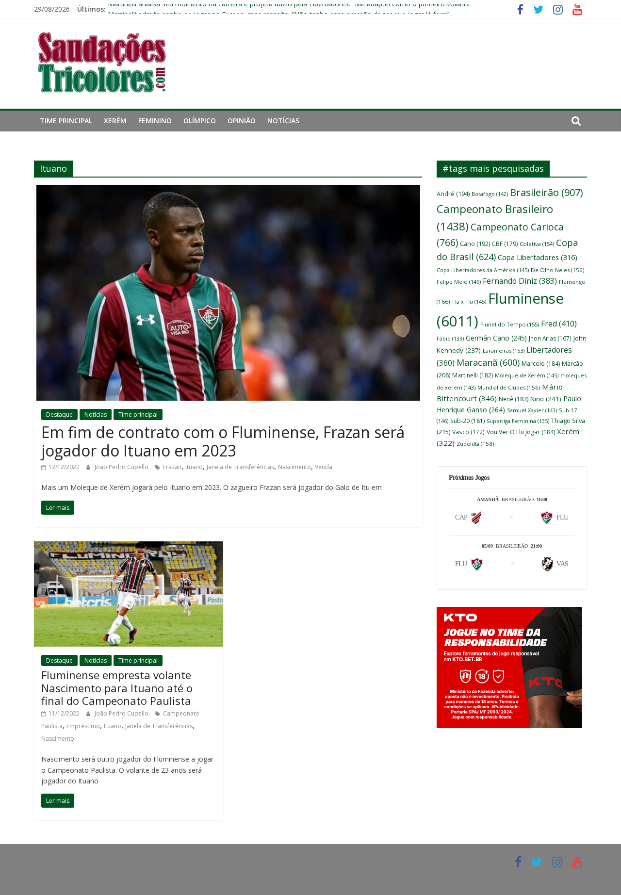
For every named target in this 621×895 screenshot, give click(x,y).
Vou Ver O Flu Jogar (521, 432)
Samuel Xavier (532, 410)
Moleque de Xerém (526, 375)
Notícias (283, 120)
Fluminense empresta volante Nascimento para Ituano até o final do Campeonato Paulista (117, 687)
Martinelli (472, 375)
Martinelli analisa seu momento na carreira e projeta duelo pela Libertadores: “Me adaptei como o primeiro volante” (290, 9)
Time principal (66, 120)
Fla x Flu (469, 301)
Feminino (155, 120)
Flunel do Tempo (509, 324)
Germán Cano (496, 337)
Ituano (194, 467)
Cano (475, 244)
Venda (323, 467)
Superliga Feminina (518, 421)
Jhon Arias (550, 338)
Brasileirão (546, 192)
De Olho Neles (557, 270)
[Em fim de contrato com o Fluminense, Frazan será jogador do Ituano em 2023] (228, 190)
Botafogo (490, 193)
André (453, 194)
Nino (545, 398)
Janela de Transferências (240, 467)
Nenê (513, 399)
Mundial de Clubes (508, 387)
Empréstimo (83, 726)
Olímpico (199, 120)
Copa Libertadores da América (483, 270)
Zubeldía (475, 443)
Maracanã (488, 362)
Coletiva (537, 243)
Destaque (59, 414)
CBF (505, 244)
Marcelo (541, 363)
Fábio (450, 338)
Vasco (468, 432)
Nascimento (294, 467)
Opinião (242, 120)
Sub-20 (467, 421)
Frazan (172, 467)
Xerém (115, 120)
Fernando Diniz (520, 281)
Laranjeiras (503, 350)
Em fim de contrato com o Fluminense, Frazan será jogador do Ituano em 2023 (223, 441)
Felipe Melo (459, 281)
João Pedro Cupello (122, 467)
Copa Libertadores (537, 257)
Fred (559, 323)
